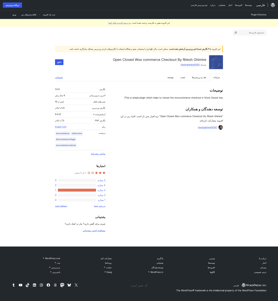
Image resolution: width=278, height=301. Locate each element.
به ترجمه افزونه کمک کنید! (119, 23)
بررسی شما (99, 205)
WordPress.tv (155, 272)
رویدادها (108, 263)
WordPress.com (51, 258)
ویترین (212, 258)
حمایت (108, 267)
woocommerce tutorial (66, 145)
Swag (108, 272)
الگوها (212, 272)
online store (77, 133)
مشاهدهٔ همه (61, 205)
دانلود (59, 62)
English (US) (61, 127)
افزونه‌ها (211, 267)
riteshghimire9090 (190, 64)
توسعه (170, 77)
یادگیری (160, 258)
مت (57, 263)
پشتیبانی (59, 77)
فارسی (236, 285)
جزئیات (216, 77)
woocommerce (62, 133)
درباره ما (262, 258)
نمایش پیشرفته (98, 153)
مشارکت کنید (106, 258)
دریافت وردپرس (12, 5)
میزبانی (263, 267)
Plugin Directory (258, 14)
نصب (182, 77)
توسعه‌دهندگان (157, 267)
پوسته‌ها (211, 263)
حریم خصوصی (260, 272)
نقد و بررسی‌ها (199, 77)
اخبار (264, 263)
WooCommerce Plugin (65, 139)
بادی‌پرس (55, 272)
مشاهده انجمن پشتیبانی (94, 230)
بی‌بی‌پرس (54, 267)
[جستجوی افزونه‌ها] (236, 33)
